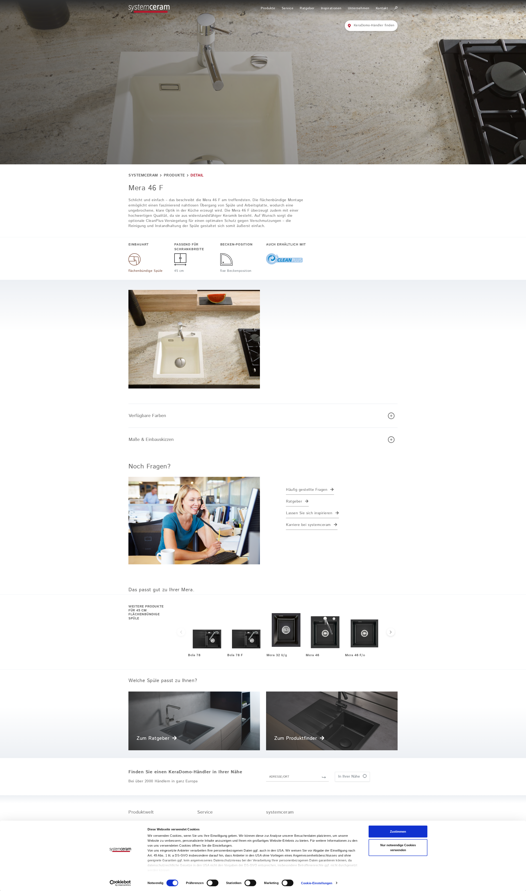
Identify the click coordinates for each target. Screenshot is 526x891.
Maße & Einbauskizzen (151, 439)
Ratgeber (294, 501)
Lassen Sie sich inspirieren (309, 513)
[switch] (212, 882)
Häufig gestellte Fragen (306, 489)
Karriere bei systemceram (308, 525)
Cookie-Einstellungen (316, 883)
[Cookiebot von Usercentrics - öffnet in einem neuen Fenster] (120, 883)
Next (391, 632)
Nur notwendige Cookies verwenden (398, 847)
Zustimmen (398, 831)
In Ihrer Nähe (349, 776)
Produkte (174, 175)
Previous (181, 632)
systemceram (143, 175)
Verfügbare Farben (147, 416)
